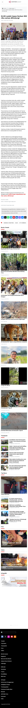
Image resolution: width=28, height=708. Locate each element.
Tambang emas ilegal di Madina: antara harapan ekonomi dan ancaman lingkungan (13, 318)
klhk (16, 222)
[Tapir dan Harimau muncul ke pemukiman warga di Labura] (14, 376)
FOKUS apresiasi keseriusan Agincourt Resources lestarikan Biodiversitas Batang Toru (12, 271)
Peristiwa (3, 669)
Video (2, 550)
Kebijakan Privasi (5, 684)
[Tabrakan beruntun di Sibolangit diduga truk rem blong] (4, 521)
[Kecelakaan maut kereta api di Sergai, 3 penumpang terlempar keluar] (4, 441)
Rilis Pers (3, 676)
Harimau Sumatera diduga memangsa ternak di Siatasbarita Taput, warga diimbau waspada (14, 341)
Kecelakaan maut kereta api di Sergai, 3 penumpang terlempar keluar (17, 441)
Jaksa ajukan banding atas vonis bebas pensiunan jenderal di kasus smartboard (17, 461)
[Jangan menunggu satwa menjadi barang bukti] (14, 355)
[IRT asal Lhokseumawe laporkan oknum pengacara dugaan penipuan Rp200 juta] (4, 467)
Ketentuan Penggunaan (7, 682)
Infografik (4, 573)
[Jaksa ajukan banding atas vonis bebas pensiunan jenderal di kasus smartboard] (4, 461)
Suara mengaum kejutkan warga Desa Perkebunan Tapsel (11, 407)
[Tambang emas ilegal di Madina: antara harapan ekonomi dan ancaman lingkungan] (14, 309)
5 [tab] (18, 548)
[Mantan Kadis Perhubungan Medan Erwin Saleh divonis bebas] (4, 454)
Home (5, 8)
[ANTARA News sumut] (15, 1)
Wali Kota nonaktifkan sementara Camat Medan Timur (17, 505)
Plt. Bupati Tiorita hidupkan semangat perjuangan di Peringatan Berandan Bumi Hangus (12, 295)
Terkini (3, 641)
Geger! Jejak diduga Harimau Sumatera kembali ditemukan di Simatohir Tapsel (12, 429)
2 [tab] (12, 548)
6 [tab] (15, 571)
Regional (3, 656)
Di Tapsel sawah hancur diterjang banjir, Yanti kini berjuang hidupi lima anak (16, 500)
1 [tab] (10, 548)
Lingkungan (11, 8)
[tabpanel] (14, 538)
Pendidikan (4, 674)
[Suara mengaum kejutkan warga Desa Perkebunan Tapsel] (14, 398)
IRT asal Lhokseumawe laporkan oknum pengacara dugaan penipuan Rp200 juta (17, 467)
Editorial (3, 667)
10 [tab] (23, 571)
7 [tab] (17, 571)
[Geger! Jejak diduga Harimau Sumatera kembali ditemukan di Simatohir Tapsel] (14, 421)
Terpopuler (4, 435)
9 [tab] (21, 571)
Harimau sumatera (9, 222)
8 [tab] (19, 571)
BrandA (3, 691)
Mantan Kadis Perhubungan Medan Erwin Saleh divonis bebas (16, 454)
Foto (2, 526)
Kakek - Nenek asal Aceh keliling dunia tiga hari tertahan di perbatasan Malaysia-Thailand (17, 448)
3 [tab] (14, 548)
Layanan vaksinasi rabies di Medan (11, 543)
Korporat (3, 696)
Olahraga (3, 663)
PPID (2, 698)
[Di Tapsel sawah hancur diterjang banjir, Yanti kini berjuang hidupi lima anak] (4, 500)
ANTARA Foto (4, 694)
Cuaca (2, 671)
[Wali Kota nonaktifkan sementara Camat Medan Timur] (4, 507)
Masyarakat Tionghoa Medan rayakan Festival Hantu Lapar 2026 (12, 566)
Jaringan (3, 679)
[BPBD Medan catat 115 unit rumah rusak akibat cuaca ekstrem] (14, 485)
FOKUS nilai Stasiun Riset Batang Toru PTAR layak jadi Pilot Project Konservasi (13, 248)
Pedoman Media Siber (6, 689)
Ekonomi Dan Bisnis (6, 658)
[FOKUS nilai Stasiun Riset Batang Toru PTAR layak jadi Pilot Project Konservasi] (14, 239)
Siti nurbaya (22, 222)
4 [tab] (16, 548)
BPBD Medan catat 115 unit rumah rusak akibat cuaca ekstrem (14, 493)
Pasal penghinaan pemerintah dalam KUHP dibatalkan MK (12, 620)
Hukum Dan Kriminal (6, 661)
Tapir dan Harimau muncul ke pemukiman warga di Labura (12, 384)
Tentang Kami (4, 687)
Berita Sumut (4, 654)
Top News (4, 473)
